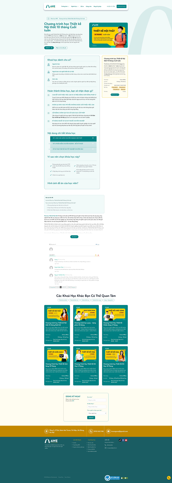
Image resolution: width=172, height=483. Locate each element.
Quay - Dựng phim (108, 300)
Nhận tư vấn (111, 6)
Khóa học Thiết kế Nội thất (51, 216)
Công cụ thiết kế (91, 449)
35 (69, 287)
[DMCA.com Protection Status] (124, 478)
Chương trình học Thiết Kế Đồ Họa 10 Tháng (113, 365)
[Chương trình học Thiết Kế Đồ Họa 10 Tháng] (114, 355)
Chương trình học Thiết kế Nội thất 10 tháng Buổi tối (56, 324)
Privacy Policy (60, 477)
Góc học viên (90, 442)
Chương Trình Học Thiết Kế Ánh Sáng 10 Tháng (57, 365)
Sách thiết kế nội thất (92, 451)
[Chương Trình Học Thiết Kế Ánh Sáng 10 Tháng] (57, 355)
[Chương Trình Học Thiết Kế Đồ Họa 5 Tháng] (86, 355)
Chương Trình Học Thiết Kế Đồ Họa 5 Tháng (85, 365)
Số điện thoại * (90, 403)
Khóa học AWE (54, 18)
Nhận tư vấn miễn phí (61, 48)
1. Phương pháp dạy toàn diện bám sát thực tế (57, 205)
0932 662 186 (110, 445)
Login (98, 244)
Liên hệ (74, 442)
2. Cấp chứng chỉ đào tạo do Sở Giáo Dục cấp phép (59, 207)
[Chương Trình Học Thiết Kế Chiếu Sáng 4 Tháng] (114, 313)
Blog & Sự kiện (97, 6)
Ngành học (74, 6)
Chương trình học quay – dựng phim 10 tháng (85, 324)
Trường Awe (64, 6)
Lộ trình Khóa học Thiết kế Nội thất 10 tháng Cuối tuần (58, 200)
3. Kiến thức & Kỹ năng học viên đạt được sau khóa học (60, 210)
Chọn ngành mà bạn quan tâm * (94, 410)
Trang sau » (73, 287)
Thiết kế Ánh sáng (97, 300)
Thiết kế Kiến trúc (74, 300)
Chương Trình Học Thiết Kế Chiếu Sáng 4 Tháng (112, 324)
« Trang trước (52, 287)
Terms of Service (67, 477)
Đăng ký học (121, 6)
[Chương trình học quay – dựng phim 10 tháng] (86, 313)
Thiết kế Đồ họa (85, 300)
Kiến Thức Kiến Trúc (92, 447)
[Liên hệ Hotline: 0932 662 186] (169, 478)
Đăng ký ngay (114, 94)
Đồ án (82, 6)
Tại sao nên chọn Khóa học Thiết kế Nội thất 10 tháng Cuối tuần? (61, 203)
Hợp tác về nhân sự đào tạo (78, 447)
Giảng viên (89, 6)
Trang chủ (48, 18)
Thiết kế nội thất (63, 300)
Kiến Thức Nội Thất (92, 445)
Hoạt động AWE (76, 445)
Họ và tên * (90, 397)
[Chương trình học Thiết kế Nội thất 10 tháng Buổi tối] (57, 313)
